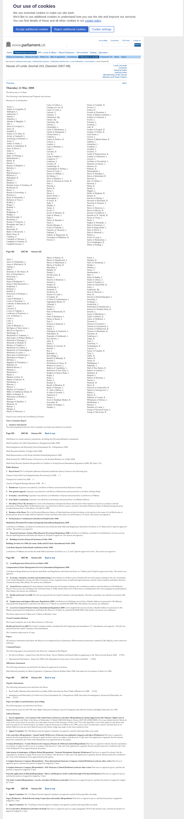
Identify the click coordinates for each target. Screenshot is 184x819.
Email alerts (115, 40)
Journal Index (89, 61)
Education (103, 52)
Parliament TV (106, 57)
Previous (10, 83)
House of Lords (31, 57)
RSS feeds (126, 40)
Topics (124, 57)
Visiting (93, 52)
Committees (72, 57)
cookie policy (93, 20)
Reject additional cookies (70, 29)
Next (124, 83)
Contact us (137, 40)
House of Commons (15, 57)
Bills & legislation (58, 57)
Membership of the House (115, 75)
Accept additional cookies (32, 29)
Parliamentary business (25, 52)
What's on (44, 57)
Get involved (82, 52)
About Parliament (66, 52)
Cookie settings (101, 29)
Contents (123, 68)
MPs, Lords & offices (47, 52)
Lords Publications (76, 61)
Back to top (50, 433)
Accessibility (103, 40)
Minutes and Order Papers (115, 77)
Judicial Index (121, 72)
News (116, 57)
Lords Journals (120, 65)
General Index (120, 70)
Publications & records (88, 57)
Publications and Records (60, 61)
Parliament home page (23, 61)
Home (9, 52)
